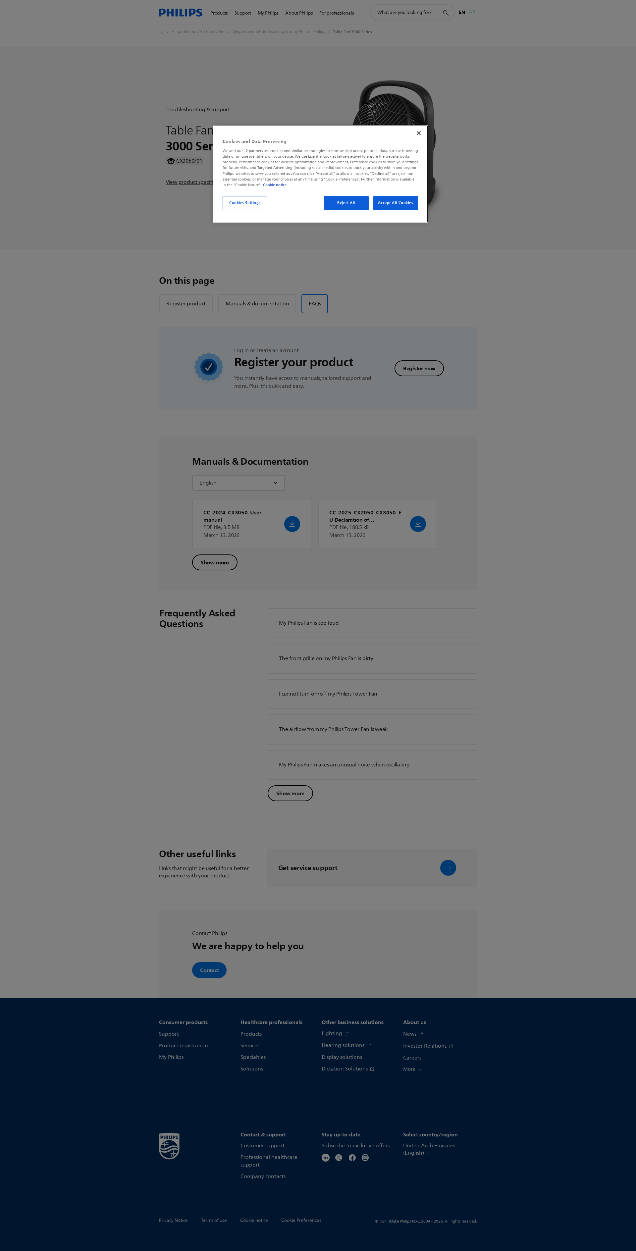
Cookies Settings (245, 202)
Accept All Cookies (395, 202)
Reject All (346, 202)
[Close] (418, 133)
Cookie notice (275, 185)
